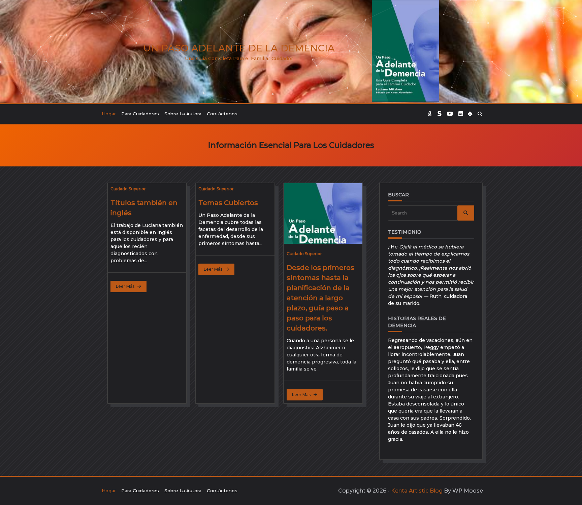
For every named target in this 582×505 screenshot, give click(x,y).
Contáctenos (222, 113)
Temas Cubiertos (228, 203)
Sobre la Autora (182, 113)
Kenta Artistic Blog (417, 491)
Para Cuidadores (140, 113)
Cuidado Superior (128, 188)
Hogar (109, 113)
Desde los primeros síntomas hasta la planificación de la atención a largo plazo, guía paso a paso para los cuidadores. (320, 298)
